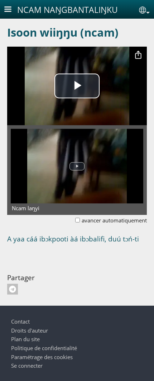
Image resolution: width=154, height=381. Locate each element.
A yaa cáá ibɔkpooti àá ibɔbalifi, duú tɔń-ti (73, 239)
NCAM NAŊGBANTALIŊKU (67, 9)
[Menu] (12, 10)
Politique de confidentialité (44, 348)
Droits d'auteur (29, 330)
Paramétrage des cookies (42, 357)
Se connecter (27, 366)
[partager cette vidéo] (138, 55)
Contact (20, 321)
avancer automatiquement (114, 220)
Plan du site (25, 339)
